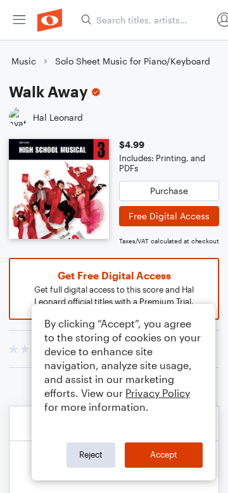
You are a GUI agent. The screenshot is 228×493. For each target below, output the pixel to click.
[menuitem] (19, 20)
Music (23, 61)
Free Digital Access (169, 215)
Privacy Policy (157, 393)
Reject (91, 454)
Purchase (169, 190)
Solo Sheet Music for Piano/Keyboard (132, 61)
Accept (163, 454)
